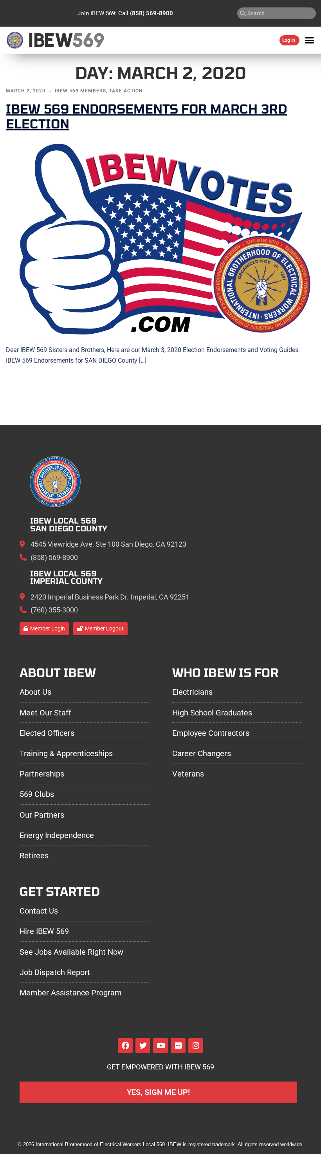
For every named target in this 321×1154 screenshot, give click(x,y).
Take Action (125, 91)
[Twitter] (142, 1045)
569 (88, 40)
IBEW (50, 40)
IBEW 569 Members (80, 91)
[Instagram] (195, 1045)
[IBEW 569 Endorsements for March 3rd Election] (160, 237)
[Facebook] (125, 1045)
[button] (309, 40)
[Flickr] (178, 1045)
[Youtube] (160, 1045)
